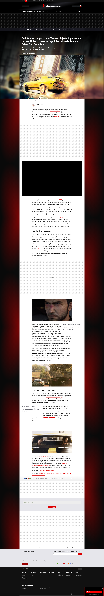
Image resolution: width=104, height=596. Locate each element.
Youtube (64, 563)
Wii (58, 478)
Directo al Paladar (51, 574)
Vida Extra (32, 575)
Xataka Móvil (24, 575)
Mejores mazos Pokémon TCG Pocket (54, 547)
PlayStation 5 (24, 553)
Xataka (23, 574)
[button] (39, 104)
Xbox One (34, 555)
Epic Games (59, 29)
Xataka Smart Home (25, 578)
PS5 (73, 29)
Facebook (29, 53)
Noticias (37, 478)
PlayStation (69, 29)
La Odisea (50, 29)
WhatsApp (57, 563)
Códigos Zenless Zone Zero (42, 547)
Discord (71, 563)
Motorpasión (59, 574)
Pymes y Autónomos (78, 575)
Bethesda (54, 29)
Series (47, 11)
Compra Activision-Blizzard (46, 561)
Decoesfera (68, 575)
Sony (23, 560)
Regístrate (77, 6)
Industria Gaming (25, 555)
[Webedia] (25, 568)
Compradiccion (68, 577)
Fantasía (37, 29)
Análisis (24, 11)
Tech (43, 11)
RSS (68, 563)
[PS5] (54, 11)
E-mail (34, 53)
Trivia (35, 11)
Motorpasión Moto (60, 575)
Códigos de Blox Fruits (74, 547)
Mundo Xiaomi (24, 580)
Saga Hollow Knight (25, 558)
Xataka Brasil (24, 588)
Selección (39, 11)
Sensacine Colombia (43, 588)
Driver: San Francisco (43, 478)
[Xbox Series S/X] (57, 11)
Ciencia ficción (32, 29)
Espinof (41, 575)
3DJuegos (52, 6)
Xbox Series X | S (35, 553)
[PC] (51, 11)
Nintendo (64, 29)
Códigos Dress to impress (65, 547)
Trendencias (68, 574)
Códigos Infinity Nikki (32, 547)
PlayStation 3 (54, 478)
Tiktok (73, 563)
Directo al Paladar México (51, 587)
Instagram (66, 563)
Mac (48, 478)
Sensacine (41, 574)
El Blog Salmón (77, 574)
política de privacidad (66, 556)
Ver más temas (24, 563)
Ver (52, 507)
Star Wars (45, 29)
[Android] (62, 11)
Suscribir (80, 553)
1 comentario (25, 53)
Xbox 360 (61, 478)
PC (50, 478)
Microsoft (34, 558)
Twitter (31, 53)
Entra (74, 6)
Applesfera (23, 577)
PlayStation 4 (45, 555)
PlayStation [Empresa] (36, 560)
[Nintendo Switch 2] (59, 11)
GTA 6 (41, 29)
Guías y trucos (30, 11)
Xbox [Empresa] (45, 558)
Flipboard (33, 53)
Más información (53, 594)
